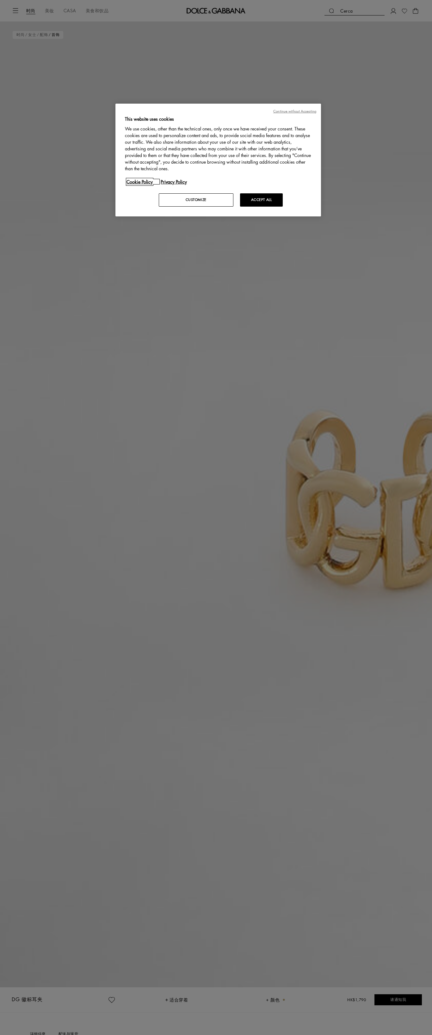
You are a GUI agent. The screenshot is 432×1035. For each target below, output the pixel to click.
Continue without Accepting (294, 111)
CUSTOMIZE (196, 199)
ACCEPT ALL (261, 199)
